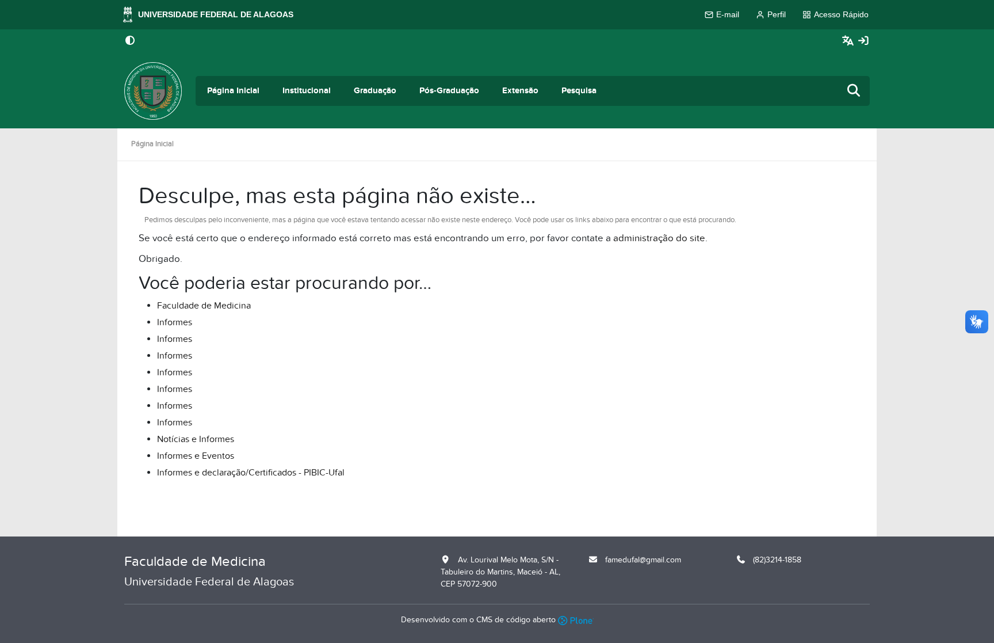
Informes (174, 322)
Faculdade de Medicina (204, 305)
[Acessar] (863, 41)
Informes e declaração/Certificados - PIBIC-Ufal (251, 472)
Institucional (306, 90)
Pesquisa (579, 90)
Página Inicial (233, 90)
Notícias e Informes (195, 439)
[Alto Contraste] (130, 41)
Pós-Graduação (449, 90)
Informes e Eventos (195, 456)
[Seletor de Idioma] (849, 41)
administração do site (659, 238)
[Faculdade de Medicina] (153, 91)
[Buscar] (854, 91)
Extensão (520, 90)
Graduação (375, 90)
